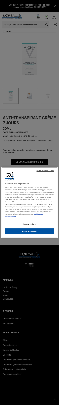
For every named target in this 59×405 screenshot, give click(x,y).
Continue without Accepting (46, 171)
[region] (29, 202)
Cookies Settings (29, 224)
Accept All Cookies (29, 231)
